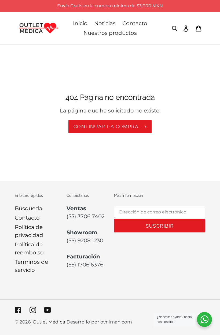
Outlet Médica (49, 322)
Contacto (27, 217)
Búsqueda (28, 208)
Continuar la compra (106, 126)
